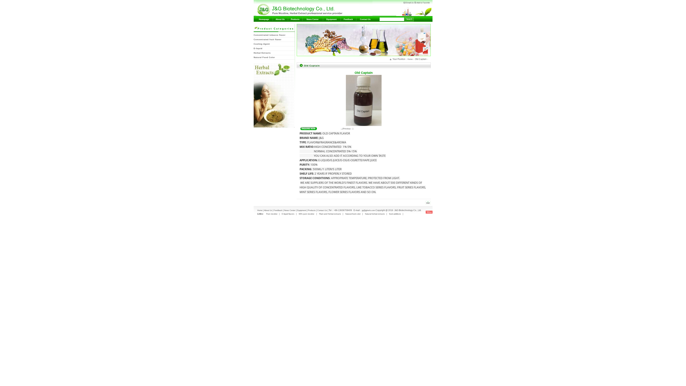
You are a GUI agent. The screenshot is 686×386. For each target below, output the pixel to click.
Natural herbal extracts (375, 214)
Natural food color (353, 214)
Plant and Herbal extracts (330, 214)
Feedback (348, 19)
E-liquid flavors (288, 214)
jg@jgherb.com (368, 210)
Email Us (410, 3)
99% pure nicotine (307, 214)
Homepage (264, 19)
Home (410, 59)
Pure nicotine (271, 214)
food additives (395, 214)
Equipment (331, 19)
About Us (280, 19)
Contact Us (365, 19)
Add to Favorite (423, 3)
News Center (313, 19)
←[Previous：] (346, 129)
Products (295, 19)
